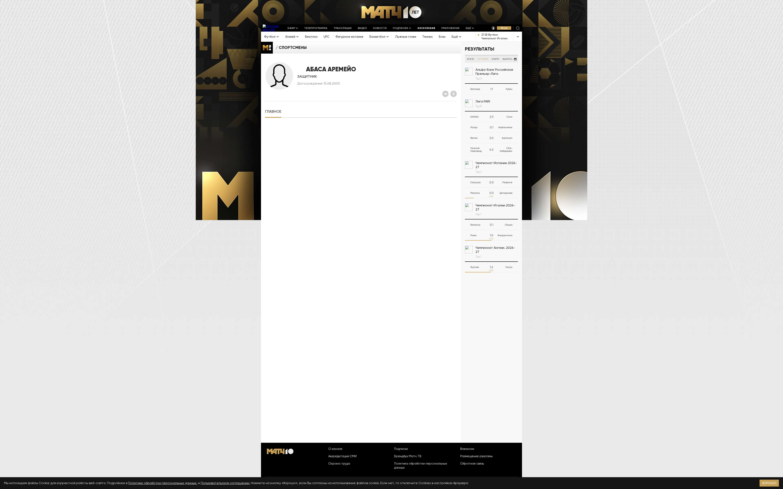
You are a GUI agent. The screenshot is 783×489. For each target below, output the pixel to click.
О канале (335, 449)
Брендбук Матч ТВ (407, 456)
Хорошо (769, 483)
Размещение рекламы (476, 456)
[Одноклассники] (453, 94)
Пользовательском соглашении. (225, 483)
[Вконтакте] (445, 94)
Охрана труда (339, 463)
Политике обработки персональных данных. (162, 483)
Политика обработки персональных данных (420, 465)
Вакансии (467, 449)
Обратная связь (472, 463)
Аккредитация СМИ (342, 456)
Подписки (401, 449)
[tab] (273, 111)
